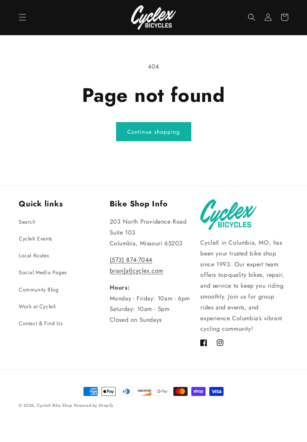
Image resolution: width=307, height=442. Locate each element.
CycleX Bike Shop (54, 405)
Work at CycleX (37, 306)
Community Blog (38, 289)
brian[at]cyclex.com (136, 270)
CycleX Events (35, 238)
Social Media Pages (43, 272)
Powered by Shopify (94, 405)
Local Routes (34, 255)
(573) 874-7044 (131, 259)
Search (27, 221)
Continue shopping (153, 132)
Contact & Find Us (41, 323)
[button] (22, 17)
